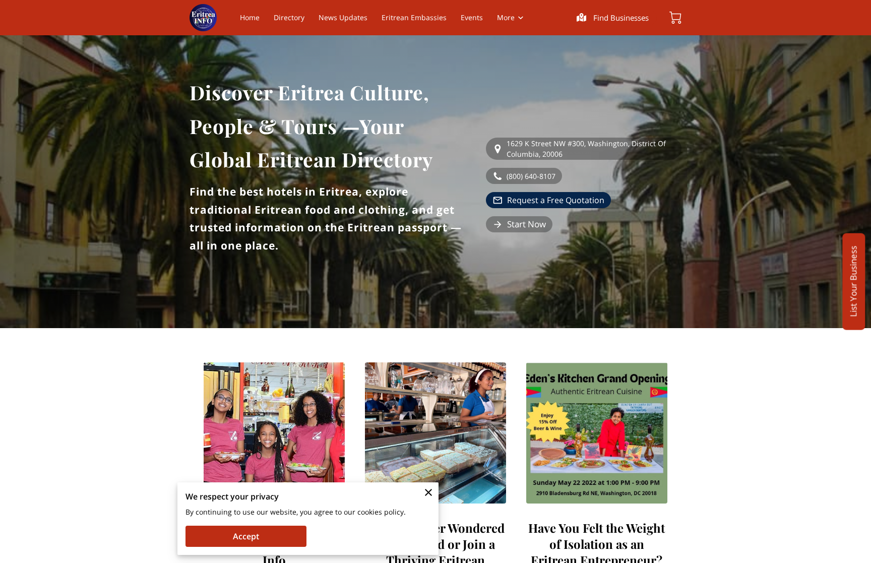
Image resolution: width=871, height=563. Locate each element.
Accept (246, 536)
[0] (675, 18)
